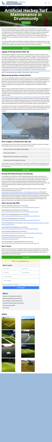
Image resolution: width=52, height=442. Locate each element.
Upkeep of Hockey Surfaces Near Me (12, 296)
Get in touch (26, 22)
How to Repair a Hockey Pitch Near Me (12, 300)
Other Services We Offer (9, 305)
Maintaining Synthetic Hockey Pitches (12, 298)
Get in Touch (6, 307)
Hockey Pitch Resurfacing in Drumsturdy (13, 303)
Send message (21, 287)
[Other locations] (45, 3)
